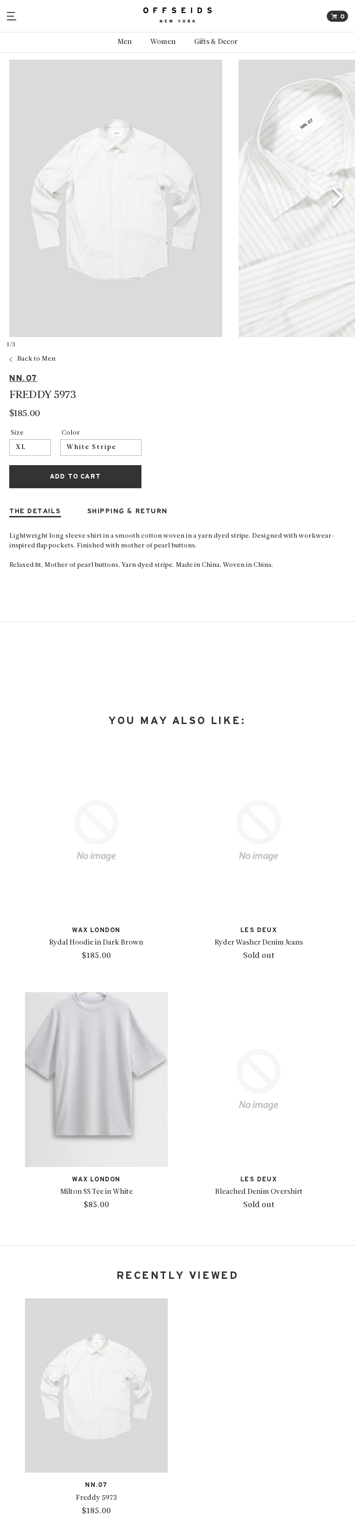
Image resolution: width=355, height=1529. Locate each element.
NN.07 (23, 378)
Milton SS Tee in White (96, 1192)
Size (17, 433)
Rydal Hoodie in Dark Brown (96, 942)
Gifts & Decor (216, 42)
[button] (338, 198)
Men (124, 42)
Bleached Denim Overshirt (259, 1192)
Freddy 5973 (96, 1498)
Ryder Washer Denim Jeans (258, 942)
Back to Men (36, 359)
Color (70, 433)
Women (163, 42)
